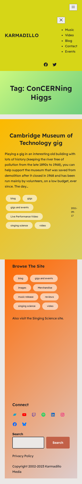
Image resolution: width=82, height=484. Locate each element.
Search (17, 434)
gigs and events (20, 207)
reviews (49, 296)
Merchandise (45, 287)
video (42, 225)
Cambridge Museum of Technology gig (41, 139)
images (22, 287)
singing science (19, 225)
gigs (29, 198)
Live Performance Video (24, 216)
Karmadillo (22, 35)
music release (25, 296)
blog (13, 198)
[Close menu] (61, 20)
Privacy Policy (22, 456)
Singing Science (44, 318)
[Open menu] (73, 7)
